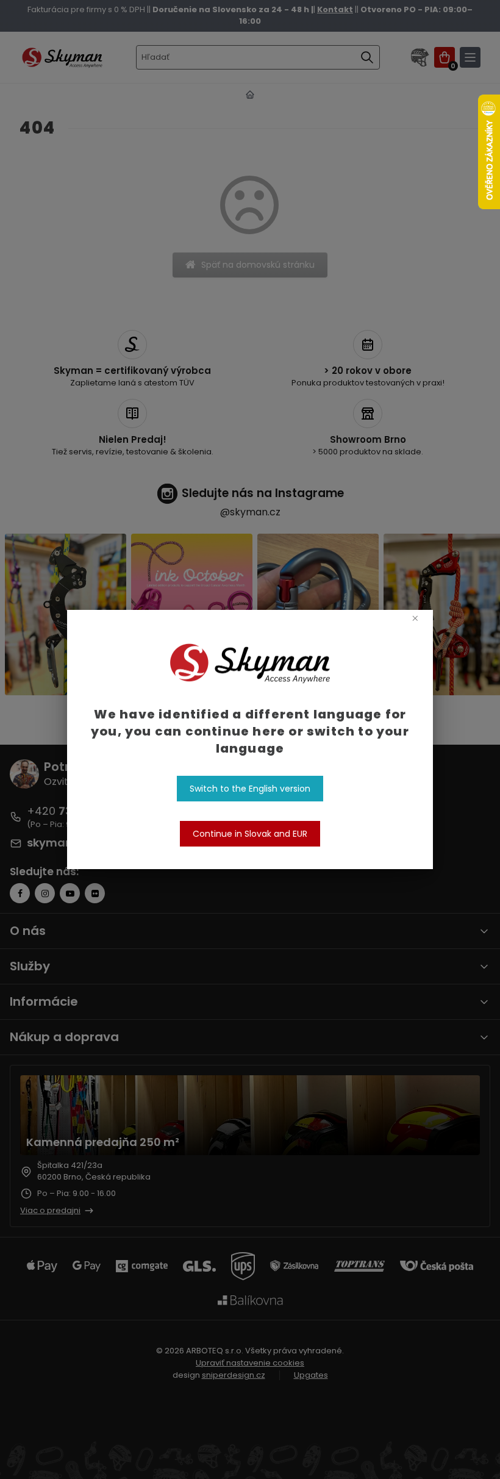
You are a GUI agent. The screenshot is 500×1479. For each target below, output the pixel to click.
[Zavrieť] (415, 618)
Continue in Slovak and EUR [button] (250, 834)
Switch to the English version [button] (250, 788)
